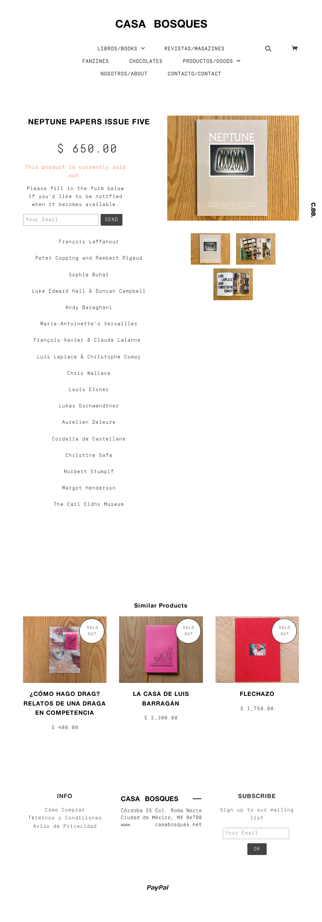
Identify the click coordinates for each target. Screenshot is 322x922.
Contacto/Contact (194, 74)
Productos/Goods (209, 61)
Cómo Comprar (65, 810)
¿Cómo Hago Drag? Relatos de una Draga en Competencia (64, 703)
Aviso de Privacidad (65, 826)
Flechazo (257, 693)
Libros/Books (119, 49)
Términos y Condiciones (65, 818)
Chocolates (146, 61)
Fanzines (95, 61)
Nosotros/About (124, 74)
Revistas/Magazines (194, 49)
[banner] (161, 22)
